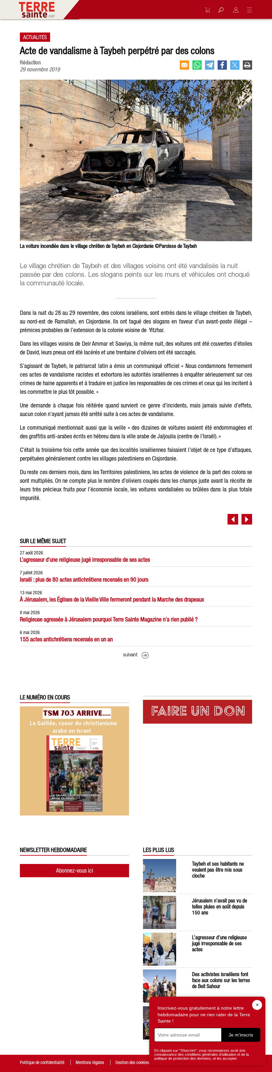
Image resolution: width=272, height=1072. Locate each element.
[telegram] (209, 65)
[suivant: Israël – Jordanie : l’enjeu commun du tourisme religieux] (246, 519)
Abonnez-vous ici (74, 870)
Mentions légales (90, 1062)
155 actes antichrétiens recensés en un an (66, 639)
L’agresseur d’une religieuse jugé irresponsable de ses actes (85, 559)
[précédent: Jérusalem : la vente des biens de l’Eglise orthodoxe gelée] (233, 519)
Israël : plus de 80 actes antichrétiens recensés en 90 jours (84, 579)
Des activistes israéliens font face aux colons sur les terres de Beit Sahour (221, 980)
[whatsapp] (197, 65)
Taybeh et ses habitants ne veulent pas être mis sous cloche (218, 870)
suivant (130, 655)
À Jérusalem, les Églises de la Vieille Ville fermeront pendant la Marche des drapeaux (112, 599)
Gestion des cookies (132, 1062)
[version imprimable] (247, 65)
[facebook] (222, 65)
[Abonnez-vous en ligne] (205, 10)
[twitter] (234, 65)
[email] (184, 65)
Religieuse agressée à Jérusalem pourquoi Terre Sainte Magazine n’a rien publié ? (109, 619)
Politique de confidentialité (42, 1062)
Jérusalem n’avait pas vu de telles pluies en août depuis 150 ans (219, 906)
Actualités (35, 37)
